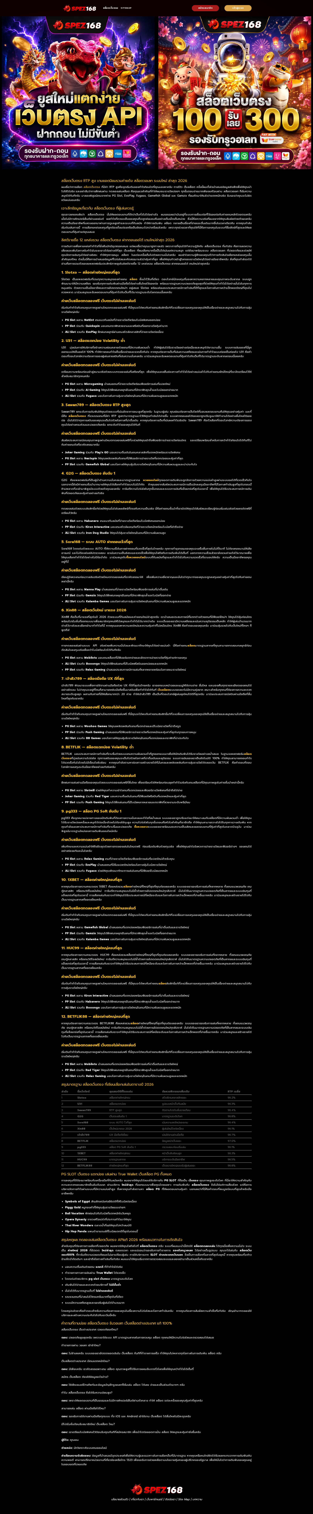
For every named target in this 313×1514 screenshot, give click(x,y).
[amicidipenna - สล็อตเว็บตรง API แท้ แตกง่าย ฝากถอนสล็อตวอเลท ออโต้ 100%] (79, 8)
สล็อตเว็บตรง (110, 8)
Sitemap (126, 8)
